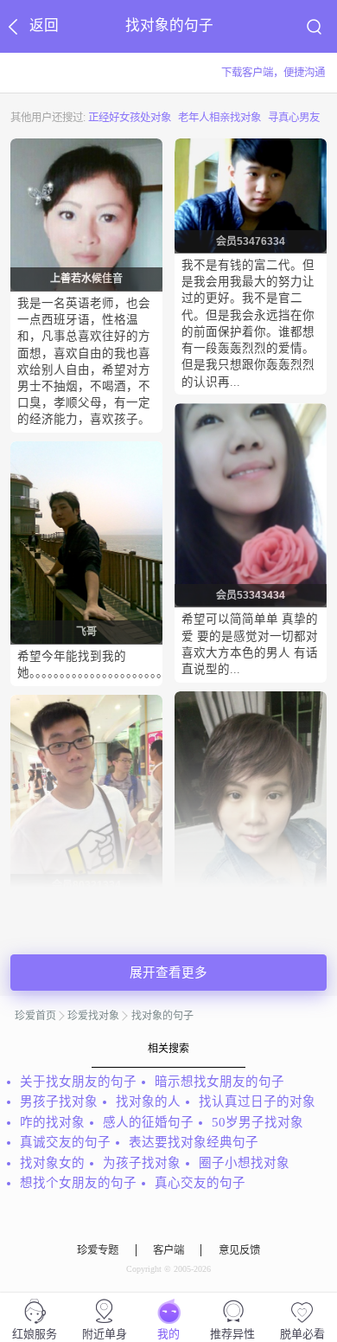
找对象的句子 (162, 1016)
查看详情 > (111, 438)
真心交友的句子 (200, 1183)
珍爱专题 (97, 1250)
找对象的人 (148, 1101)
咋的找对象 (52, 1122)
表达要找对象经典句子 (193, 1142)
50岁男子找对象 (257, 1122)
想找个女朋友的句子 (78, 1183)
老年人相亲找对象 (219, 118)
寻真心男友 (294, 118)
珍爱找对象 (93, 1016)
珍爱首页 (35, 1016)
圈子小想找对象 (244, 1163)
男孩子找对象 (59, 1101)
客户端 (168, 1250)
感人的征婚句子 (148, 1122)
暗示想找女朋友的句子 (219, 1081)
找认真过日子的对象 (257, 1101)
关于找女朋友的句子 (78, 1081)
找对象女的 (52, 1163)
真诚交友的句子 (65, 1142)
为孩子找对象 (142, 1163)
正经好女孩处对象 (129, 118)
